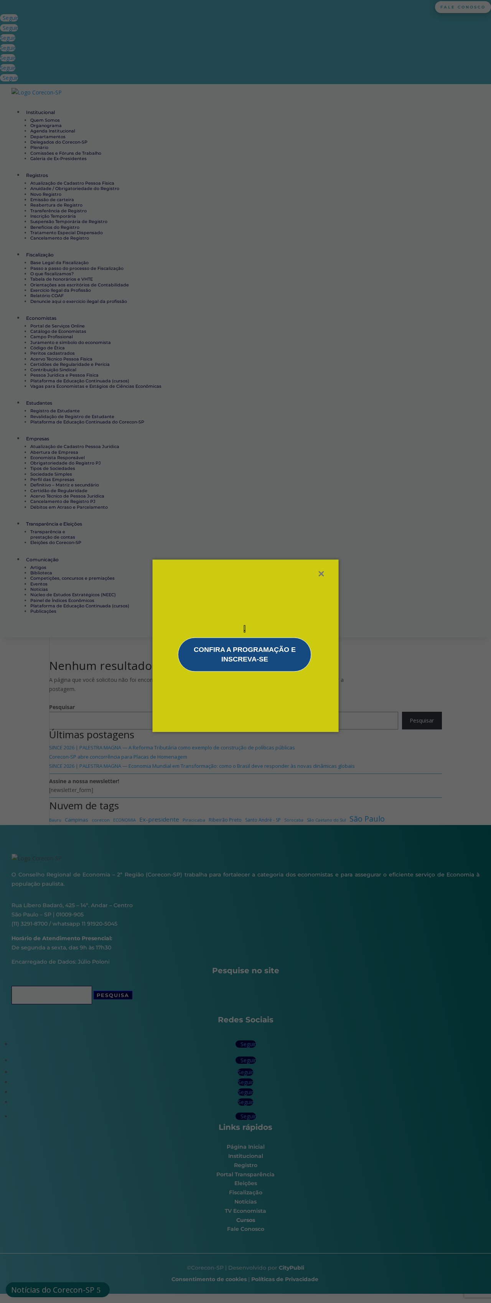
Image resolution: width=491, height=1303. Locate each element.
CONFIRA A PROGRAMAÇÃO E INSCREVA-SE (245, 654)
